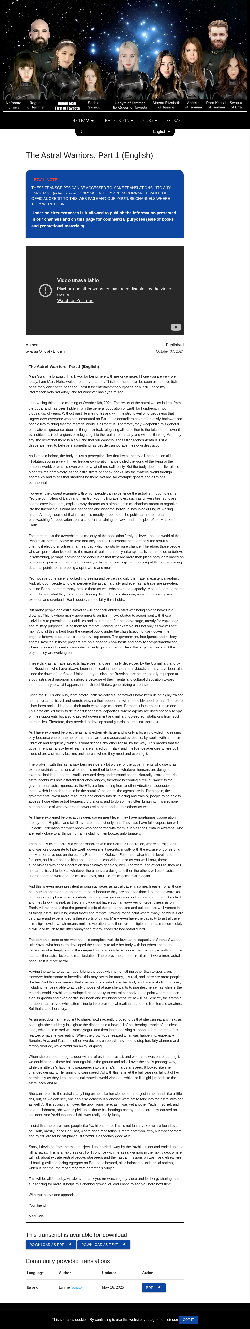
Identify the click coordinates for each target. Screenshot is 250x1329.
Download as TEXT (103, 1244)
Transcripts (116, 120)
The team (79, 120)
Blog (147, 120)
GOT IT (188, 1320)
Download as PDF (51, 1244)
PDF (154, 1287)
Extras (173, 120)
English (159, 132)
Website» (77, 1287)
